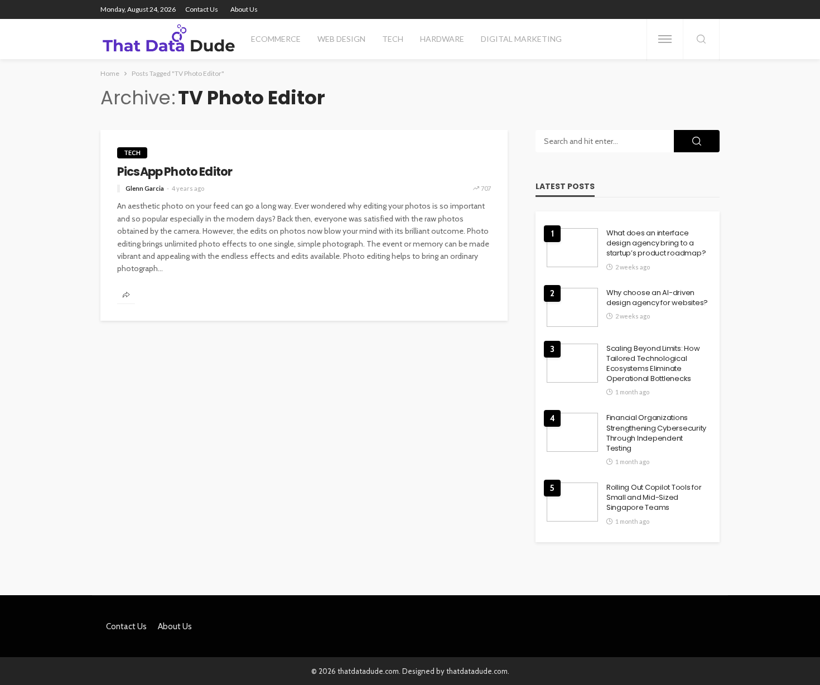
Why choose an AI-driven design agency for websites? (657, 298)
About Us (244, 9)
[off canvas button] (665, 39)
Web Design (341, 39)
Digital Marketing (521, 39)
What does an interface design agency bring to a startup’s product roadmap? (656, 243)
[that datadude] (168, 39)
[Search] (701, 40)
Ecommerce (276, 39)
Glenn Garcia (145, 188)
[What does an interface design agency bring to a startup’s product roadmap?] (572, 247)
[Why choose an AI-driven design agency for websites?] (572, 307)
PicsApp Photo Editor (174, 172)
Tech (392, 39)
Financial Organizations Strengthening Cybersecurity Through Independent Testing (656, 433)
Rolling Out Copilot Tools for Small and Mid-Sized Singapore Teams (653, 498)
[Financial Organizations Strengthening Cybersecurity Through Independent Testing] (572, 432)
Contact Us (201, 9)
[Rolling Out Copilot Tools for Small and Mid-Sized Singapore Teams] (572, 502)
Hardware (442, 39)
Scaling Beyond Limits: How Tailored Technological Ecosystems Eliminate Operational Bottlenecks (653, 364)
